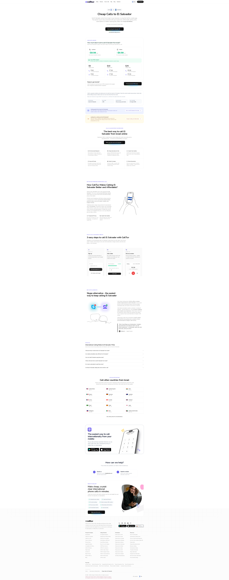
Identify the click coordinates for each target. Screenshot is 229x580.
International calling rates (114, 32)
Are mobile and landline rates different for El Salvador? (96, 354)
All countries (135, 576)
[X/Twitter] (119, 523)
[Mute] (129, 273)
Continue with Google (95, 273)
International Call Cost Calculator (91, 566)
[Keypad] (137, 273)
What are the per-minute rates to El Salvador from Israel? (97, 350)
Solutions (118, 1)
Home (86, 571)
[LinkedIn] (122, 523)
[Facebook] (125, 523)
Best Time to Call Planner (104, 566)
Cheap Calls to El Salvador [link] (107, 571)
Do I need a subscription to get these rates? (94, 364)
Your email (91, 263)
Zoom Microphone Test (129, 564)
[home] (89, 2)
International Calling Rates (95, 571)
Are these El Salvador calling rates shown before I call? (96, 367)
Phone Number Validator (115, 566)
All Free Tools (88, 564)
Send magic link (96, 269)
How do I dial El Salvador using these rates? (94, 357)
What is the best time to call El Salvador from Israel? (96, 360)
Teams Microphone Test (119, 564)
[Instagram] (130, 523)
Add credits (114, 273)
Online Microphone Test (96, 564)
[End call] (133, 273)
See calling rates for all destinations (114, 416)
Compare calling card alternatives (132, 118)
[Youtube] (128, 523)
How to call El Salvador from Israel (132, 110)
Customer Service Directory (126, 566)
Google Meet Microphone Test (108, 564)
